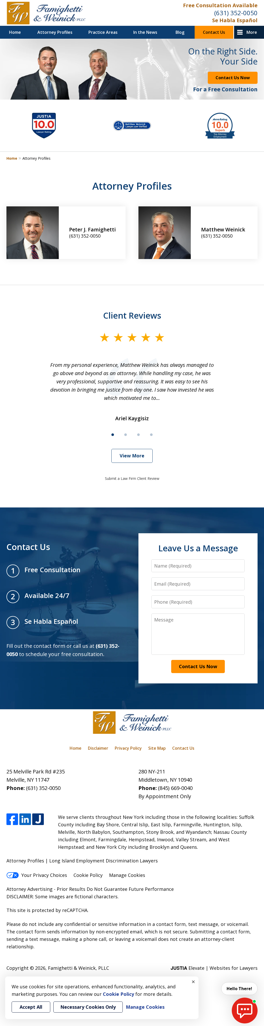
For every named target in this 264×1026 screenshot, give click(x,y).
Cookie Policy (88, 875)
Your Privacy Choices (44, 875)
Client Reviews (132, 315)
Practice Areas (103, 32)
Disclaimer (98, 748)
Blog (180, 32)
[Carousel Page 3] (138, 434)
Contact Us (214, 32)
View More (132, 456)
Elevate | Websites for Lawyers (214, 968)
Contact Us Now (233, 77)
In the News (145, 32)
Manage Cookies (127, 875)
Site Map (157, 748)
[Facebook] (12, 819)
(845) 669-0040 (175, 788)
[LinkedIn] (25, 819)
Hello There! (239, 988)
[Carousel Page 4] (151, 434)
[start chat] (245, 1010)
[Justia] (38, 819)
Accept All (31, 1007)
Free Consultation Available (220, 5)
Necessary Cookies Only (88, 1007)
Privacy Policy (128, 748)
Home (15, 32)
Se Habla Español (235, 20)
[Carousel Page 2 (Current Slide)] (125, 434)
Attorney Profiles (54, 32)
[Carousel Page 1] (112, 434)
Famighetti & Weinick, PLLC (78, 968)
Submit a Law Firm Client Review (132, 478)
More (251, 32)
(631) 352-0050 (236, 13)
